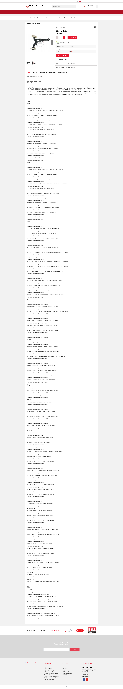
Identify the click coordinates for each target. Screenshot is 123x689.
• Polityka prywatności (48, 671)
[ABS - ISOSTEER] (95, 27)
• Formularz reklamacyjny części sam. (51, 674)
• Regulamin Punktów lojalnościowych (51, 676)
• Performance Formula (67, 671)
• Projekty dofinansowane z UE (50, 677)
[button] (47, 663)
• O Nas (63, 670)
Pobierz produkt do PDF (63, 59)
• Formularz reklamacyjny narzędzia (51, 673)
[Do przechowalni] (79, 37)
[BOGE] (92, 630)
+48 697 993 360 (87, 667)
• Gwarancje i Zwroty (48, 668)
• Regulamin (46, 667)
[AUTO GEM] (55, 630)
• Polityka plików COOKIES (49, 670)
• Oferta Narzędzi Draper (67, 673)
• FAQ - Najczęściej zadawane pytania (69, 674)
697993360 (39, 1)
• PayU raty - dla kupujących (49, 679)
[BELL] (80, 630)
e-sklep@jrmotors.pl (30, 1)
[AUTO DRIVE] (43, 630)
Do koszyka (73, 37)
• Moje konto (64, 668)
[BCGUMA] (67, 630)
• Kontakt (64, 667)
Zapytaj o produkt (62, 55)
